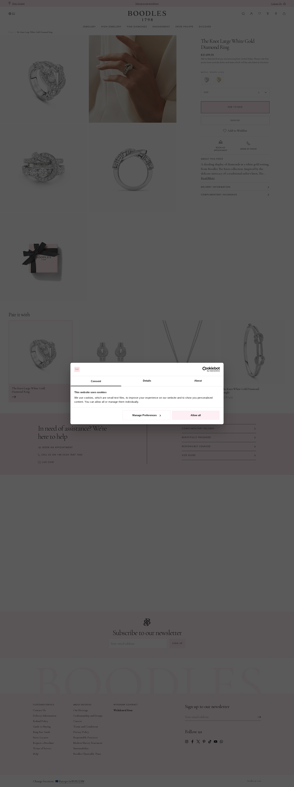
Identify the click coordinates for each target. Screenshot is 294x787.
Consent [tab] (96, 381)
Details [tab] (147, 380)
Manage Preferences (144, 415)
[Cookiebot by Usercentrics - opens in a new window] (205, 369)
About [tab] (198, 380)
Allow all (196, 415)
